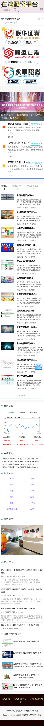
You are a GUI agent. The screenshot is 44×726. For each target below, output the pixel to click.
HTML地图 (34, 710)
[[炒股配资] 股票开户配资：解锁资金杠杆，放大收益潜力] (7, 686)
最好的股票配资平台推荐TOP (30, 343)
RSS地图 (26, 710)
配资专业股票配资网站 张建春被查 (27, 653)
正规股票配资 (35, 143)
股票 (32, 484)
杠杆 (12, 478)
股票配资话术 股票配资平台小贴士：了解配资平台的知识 (26, 676)
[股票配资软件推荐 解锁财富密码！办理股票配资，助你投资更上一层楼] (7, 665)
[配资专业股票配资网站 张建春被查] (7, 654)
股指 (12, 484)
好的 (32, 496)
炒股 (12, 490)
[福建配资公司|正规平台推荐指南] (7, 643)
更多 (39, 19)
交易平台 (32, 502)
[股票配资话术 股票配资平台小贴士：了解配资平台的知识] (7, 676)
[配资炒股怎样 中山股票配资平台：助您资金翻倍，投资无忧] (22, 106)
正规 (32, 508)
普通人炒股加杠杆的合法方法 (30, 261)
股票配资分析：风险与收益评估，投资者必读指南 (20, 625)
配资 (12, 496)
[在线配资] (20, 4)
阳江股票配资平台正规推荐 (29, 359)
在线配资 (6, 699)
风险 (32, 490)
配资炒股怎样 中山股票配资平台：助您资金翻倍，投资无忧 (21, 116)
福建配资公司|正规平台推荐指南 (26, 641)
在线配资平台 (12, 508)
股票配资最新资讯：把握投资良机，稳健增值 (18, 608)
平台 (32, 478)
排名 (12, 502)
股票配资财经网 (28, 715)
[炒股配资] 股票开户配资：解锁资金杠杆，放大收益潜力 (27, 686)
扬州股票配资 (35, 124)
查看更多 (22, 395)
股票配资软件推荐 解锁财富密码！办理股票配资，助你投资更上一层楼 (28, 665)
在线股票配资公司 (33, 163)
